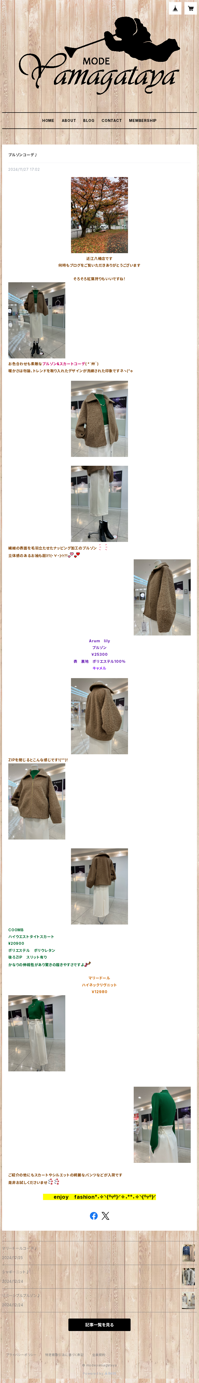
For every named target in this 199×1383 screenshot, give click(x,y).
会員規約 (98, 1355)
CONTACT (112, 120)
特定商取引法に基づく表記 (64, 1355)
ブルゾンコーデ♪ (23, 155)
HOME (48, 120)
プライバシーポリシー (21, 1355)
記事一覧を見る (99, 1324)
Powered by (94, 1373)
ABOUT (69, 120)
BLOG (88, 120)
